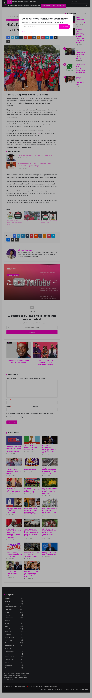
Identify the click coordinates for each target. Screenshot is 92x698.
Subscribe (64, 27)
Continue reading (27, 32)
